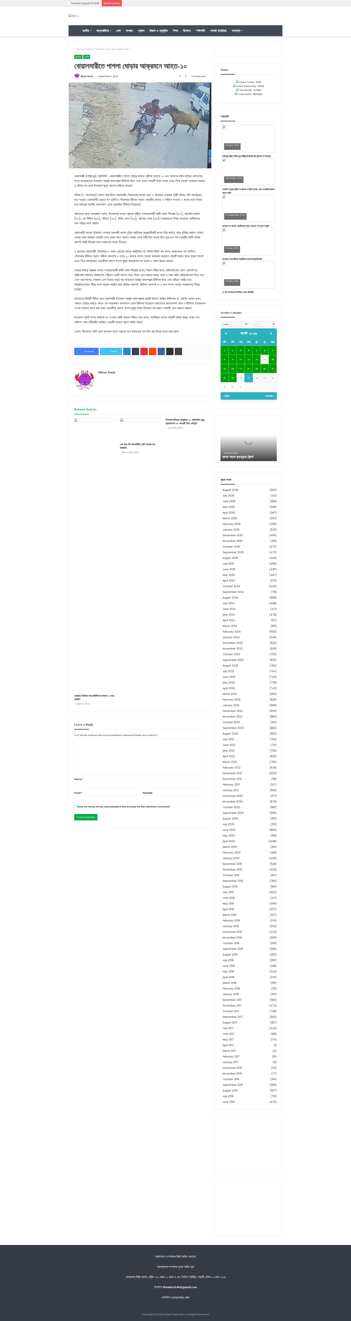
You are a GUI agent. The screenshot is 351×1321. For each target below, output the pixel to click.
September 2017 (233, 1017)
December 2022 (233, 711)
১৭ (240, 368)
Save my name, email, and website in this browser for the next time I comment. (123, 806)
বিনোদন (187, 30)
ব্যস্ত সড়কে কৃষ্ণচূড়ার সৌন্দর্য (237, 457)
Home (80, 49)
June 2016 (229, 1102)
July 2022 (228, 739)
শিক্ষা (175, 30)
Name (78, 779)
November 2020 (233, 801)
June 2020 (229, 830)
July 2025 (228, 563)
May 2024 (229, 614)
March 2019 (229, 915)
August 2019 (230, 886)
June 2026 (229, 501)
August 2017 (230, 1022)
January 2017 (231, 1062)
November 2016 (232, 1073)
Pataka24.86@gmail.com (180, 1287)
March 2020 (230, 847)
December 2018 (232, 932)
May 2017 (228, 1039)
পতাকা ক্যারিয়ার (218, 30)
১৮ (248, 368)
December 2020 (233, 796)
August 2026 (230, 490)
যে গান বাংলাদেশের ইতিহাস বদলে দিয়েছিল (238, 292)
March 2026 (230, 518)
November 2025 (232, 541)
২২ (224, 377)
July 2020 (228, 824)
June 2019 (229, 898)
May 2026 (229, 507)
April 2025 (229, 580)
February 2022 (231, 767)
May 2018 (228, 971)
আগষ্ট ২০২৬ (248, 333)
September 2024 (233, 592)
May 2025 (229, 575)
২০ (264, 368)
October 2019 (231, 875)
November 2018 (232, 937)
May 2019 (228, 903)
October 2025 (231, 546)
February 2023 (231, 699)
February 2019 (231, 920)
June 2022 (229, 745)
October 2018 (231, 943)
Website (147, 793)
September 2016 (233, 1085)
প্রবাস (141, 30)
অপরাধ (129, 30)
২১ (273, 368)
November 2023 (232, 648)
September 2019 (233, 881)
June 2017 (229, 1034)
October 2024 (231, 586)
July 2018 (228, 960)
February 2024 (232, 631)
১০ (240, 359)
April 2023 (229, 688)
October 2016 (231, 1079)
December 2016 (232, 1068)
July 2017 (228, 1028)
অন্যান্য (236, 30)
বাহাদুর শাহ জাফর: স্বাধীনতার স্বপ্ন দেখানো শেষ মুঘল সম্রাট (245, 226)
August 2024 (230, 597)
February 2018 (231, 988)
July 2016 (228, 1096)
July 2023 (228, 671)
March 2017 (229, 1051)
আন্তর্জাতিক (102, 30)
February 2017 (231, 1056)
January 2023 (231, 705)
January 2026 (231, 529)
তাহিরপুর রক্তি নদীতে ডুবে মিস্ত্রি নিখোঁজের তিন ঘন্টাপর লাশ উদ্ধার (246, 156)
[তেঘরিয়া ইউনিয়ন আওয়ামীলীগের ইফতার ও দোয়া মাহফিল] (94, 555)
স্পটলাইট (200, 30)
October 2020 (231, 807)
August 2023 (230, 665)
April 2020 (229, 841)
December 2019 (232, 864)
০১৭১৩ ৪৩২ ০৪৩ (180, 1297)
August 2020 (230, 818)
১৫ (224, 368)
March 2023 (230, 694)
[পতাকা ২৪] (74, 16)
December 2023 (233, 643)
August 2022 (230, 733)
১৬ (232, 368)
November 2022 (232, 716)
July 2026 (228, 495)
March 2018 (229, 983)
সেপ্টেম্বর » (269, 396)
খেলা (118, 30)
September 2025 (233, 552)
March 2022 (230, 762)
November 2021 (232, 779)
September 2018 (233, 949)
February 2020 (232, 852)
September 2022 (233, 728)
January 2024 (231, 637)
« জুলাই (226, 396)
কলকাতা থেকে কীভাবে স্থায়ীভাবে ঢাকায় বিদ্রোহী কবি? (242, 259)
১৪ (273, 359)
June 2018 (229, 966)
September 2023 (233, 660)
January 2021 (231, 790)
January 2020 (231, 858)
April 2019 (228, 909)
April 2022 (229, 756)
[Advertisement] (248, 1144)
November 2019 (232, 869)
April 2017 (228, 1045)
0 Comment (231, 148)
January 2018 (231, 994)
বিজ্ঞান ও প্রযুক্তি (159, 30)
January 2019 (231, 926)
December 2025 (233, 535)
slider (89, 49)
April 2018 (228, 977)
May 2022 (229, 750)
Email (78, 793)
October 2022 (231, 722)
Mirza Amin (87, 76)
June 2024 (229, 609)
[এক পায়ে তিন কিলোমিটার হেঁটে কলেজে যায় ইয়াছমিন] (140, 429)
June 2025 (229, 569)
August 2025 (230, 558)
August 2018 (230, 954)
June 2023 (229, 677)
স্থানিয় (86, 56)
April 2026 (229, 512)
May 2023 (229, 682)
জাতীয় (86, 30)
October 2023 (231, 654)
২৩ (232, 377)
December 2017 (232, 1000)
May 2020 (229, 835)
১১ (249, 359)
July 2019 (228, 892)
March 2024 (230, 626)
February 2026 (232, 524)
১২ (257, 359)
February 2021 (231, 784)
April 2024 (229, 620)
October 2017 (231, 1011)
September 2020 (233, 813)
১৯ (257, 368)
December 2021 (232, 773)
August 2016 (230, 1090)
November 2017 (232, 1005)
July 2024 (229, 603)
